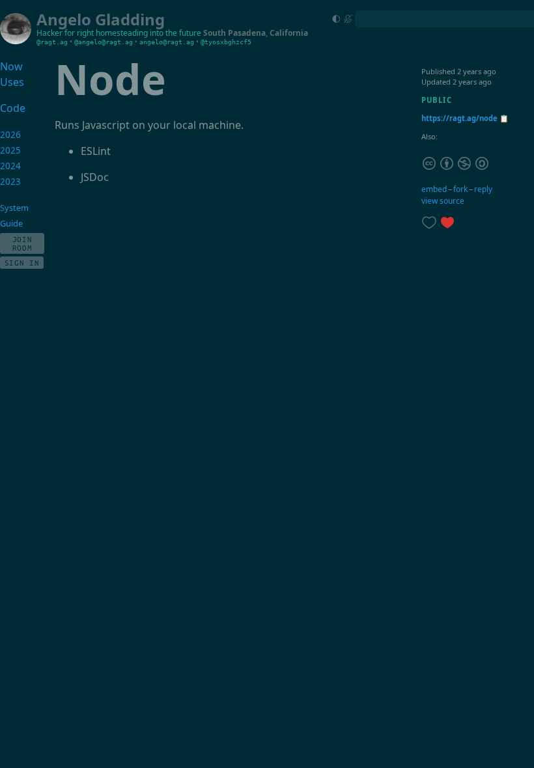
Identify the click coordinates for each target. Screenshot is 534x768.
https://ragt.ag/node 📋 (465, 118)
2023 (10, 181)
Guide (11, 223)
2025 (10, 150)
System (14, 207)
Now (11, 66)
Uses (12, 82)
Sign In (22, 262)
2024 (10, 166)
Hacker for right (65, 32)
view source (442, 200)
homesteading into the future (148, 32)
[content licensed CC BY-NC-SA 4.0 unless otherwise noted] (455, 163)
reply (483, 189)
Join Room (22, 243)
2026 (10, 135)
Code (12, 108)
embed (434, 189)
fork (460, 189)
